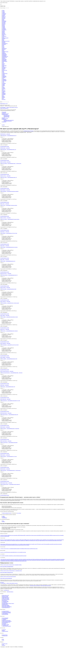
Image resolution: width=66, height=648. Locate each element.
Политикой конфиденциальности (46, 585)
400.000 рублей (54, 560)
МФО (3, 639)
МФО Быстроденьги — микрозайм (5, 273)
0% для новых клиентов (13, 205)
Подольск (3, 67)
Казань (3, 35)
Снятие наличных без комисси (7, 621)
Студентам (20, 548)
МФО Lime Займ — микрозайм (5, 287)
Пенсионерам (17, 548)
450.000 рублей (59, 560)
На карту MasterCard (40, 540)
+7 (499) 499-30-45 (6, 590)
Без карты (6, 540)
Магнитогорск (4, 48)
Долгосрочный (46, 544)
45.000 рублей (60, 559)
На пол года (13, 555)
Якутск (3, 97)
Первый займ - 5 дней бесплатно (16, 470)
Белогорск (3, 18)
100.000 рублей (26, 560)
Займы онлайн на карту (5, 597)
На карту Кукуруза (46, 540)
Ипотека (3, 117)
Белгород (3, 17)
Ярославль (3, 99)
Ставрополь (4, 79)
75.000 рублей (9, 560)
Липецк (3, 47)
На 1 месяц (2, 555)
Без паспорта (50, 544)
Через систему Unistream (48, 539)
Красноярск (4, 44)
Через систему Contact (41, 539)
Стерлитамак (4, 80)
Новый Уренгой (4, 61)
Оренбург (3, 63)
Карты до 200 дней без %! (4, 108)
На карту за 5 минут (3, 539)
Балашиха (3, 15)
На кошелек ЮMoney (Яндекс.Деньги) (26, 539)
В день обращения (5, 613)
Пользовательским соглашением (35, 585)
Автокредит (4, 629)
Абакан (3, 10)
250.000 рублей (40, 560)
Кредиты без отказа (5, 614)
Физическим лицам (34, 548)
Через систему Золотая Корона (56, 539)
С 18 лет (1, 548)
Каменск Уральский (5, 37)
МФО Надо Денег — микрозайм (5, 175)
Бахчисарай (4, 16)
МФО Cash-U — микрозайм (4, 203)
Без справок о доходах (5, 624)
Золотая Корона (4, 517)
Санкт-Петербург (4, 73)
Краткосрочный (19, 555)
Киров (3, 40)
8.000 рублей (26, 559)
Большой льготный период (6, 620)
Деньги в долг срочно (18, 544)
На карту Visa (34, 540)
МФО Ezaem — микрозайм (4, 385)
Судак (3, 81)
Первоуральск (4, 65)
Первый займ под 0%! (13, 358)
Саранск (3, 74)
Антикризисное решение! (14, 191)
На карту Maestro (29, 540)
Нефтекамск (4, 53)
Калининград (4, 36)
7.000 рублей (22, 559)
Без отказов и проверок (25, 544)
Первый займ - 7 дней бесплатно (16, 163)
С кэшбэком (4, 619)
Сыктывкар (4, 83)
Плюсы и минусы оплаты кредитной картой (6, 578)
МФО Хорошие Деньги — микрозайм (6, 482)
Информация (4, 121)
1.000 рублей (2, 559)
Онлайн (8, 539)
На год (16, 555)
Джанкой (3, 27)
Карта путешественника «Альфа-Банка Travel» (6, 572)
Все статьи (2, 582)
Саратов (3, 75)
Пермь (3, 66)
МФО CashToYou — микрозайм (5, 301)
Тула (3, 86)
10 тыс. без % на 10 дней (14, 344)
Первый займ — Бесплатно (18, 372)
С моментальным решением (6, 612)
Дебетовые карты (4, 635)
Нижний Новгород (5, 56)
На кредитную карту (58, 540)
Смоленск (3, 77)
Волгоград (3, 23)
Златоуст (3, 30)
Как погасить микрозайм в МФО (15, 535)
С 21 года (9, 548)
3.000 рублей (10, 559)
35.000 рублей (52, 559)
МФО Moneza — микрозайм (4, 231)
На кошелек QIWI (35, 539)
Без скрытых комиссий (16, 484)
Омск (3, 62)
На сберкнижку (16, 540)
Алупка (3, 11)
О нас (3, 644)
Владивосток (4, 20)
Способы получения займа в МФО (46, 535)
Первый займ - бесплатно (13, 247)
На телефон (21, 540)
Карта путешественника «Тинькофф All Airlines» (6, 566)
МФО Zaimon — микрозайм (4, 245)
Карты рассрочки (6, 116)
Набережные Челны (5, 51)
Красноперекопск (5, 43)
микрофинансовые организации (28, 130)
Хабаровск (3, 91)
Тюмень (3, 87)
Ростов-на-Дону (4, 70)
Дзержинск (4, 28)
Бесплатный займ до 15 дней (15, 400)
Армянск (3, 12)
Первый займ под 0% (3, 544)
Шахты (3, 96)
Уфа (2, 89)
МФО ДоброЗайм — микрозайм (5, 343)
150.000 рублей (31, 560)
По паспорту (54, 544)
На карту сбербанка (11, 540)
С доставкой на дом (18, 539)
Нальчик (3, 52)
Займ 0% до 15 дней (13, 456)
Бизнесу (23, 548)
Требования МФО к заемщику (24, 535)
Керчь (3, 39)
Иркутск (3, 33)
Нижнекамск (4, 55)
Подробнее (2, 146)
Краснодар (3, 42)
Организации (4, 119)
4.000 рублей (14, 559)
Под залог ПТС (35, 544)
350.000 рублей (49, 560)
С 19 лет (4, 548)
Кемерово (3, 38)
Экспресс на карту (41, 544)
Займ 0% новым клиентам (15, 219)
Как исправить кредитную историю (56, 535)
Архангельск (4, 13)
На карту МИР (25, 540)
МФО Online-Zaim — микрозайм (5, 399)
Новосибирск (4, 60)
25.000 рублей (43, 559)
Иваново (3, 31)
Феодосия (3, 90)
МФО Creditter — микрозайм (4, 315)
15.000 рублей (34, 559)
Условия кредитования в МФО (5, 535)
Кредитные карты (6, 115)
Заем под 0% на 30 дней (13, 233)
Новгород (3, 58)
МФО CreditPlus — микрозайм (5, 357)
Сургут (3, 82)
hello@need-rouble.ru (10, 591)
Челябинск (3, 93)
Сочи (3, 78)
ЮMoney (3, 521)
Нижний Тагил (4, 57)
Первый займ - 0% (13, 135)
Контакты (3, 645)
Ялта (3, 98)
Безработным (13, 548)
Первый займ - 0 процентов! (14, 428)
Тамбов (3, 84)
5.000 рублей (18, 559)
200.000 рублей (35, 560)
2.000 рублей (6, 559)
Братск (3, 19)
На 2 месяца (5, 555)
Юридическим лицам (28, 548)
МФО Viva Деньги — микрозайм (5, 217)
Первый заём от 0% (15, 414)
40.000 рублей (56, 559)
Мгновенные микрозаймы (11, 544)
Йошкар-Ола (4, 34)
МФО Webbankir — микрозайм (5, 189)
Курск (3, 46)
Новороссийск (4, 59)
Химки (3, 92)
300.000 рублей (45, 560)
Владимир (3, 22)
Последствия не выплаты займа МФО (35, 535)
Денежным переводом (52, 540)
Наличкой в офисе (12, 539)
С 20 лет (6, 548)
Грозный (3, 26)
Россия (3, 69)
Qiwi (3, 520)
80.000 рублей (13, 560)
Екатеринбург (4, 29)
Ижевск (3, 32)
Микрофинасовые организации (9, 120)
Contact (3, 516)
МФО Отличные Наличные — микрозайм (6, 371)
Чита (3, 95)
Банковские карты (5, 114)
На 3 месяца (9, 555)
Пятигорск (3, 68)
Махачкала (3, 49)
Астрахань (3, 14)
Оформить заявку (6, 146)
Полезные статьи (4, 643)
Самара (3, 72)
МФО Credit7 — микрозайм (4, 259)
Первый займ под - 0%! (3, 103)
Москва (3, 50)
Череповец (3, 94)
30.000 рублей (47, 559)
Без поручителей (58, 544)
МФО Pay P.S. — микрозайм (4, 329)
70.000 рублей (5, 560)
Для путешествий (5, 618)
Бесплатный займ (14, 442)
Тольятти (3, 85)
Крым (3, 45)
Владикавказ (4, 21)
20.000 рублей (39, 559)
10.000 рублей (30, 559)
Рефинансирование (5, 118)
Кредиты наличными (5, 113)
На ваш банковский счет (6, 607)
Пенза (3, 64)
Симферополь (4, 76)
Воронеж (3, 25)
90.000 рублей (22, 560)
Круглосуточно (31, 544)
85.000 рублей (17, 560)
